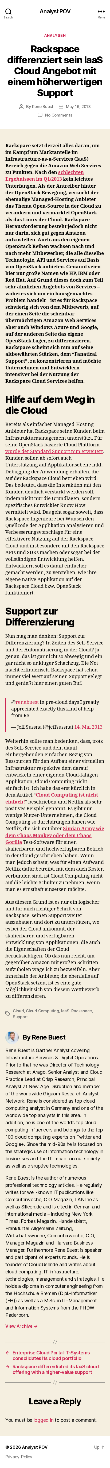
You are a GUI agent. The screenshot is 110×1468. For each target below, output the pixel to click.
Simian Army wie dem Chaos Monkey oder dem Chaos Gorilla (54, 835)
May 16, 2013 (78, 106)
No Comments (58, 115)
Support (20, 1016)
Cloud (18, 1010)
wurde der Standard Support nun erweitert (54, 452)
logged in (44, 1420)
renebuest (27, 702)
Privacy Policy (18, 1456)
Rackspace (81, 1010)
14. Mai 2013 (88, 727)
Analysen (55, 35)
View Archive (21, 1326)
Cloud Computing (42, 1010)
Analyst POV (55, 11)
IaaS (65, 1010)
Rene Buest (42, 106)
